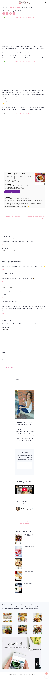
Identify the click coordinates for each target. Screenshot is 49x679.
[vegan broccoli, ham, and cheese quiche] (22, 618)
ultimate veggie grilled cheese (13, 216)
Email (4, 360)
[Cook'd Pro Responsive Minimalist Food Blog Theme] (21, 668)
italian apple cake (28, 571)
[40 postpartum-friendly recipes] (7, 618)
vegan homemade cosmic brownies (28, 535)
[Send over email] (14, 13)
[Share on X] (10, 13)
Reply (3, 245)
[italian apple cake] (18, 576)
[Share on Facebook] (3, 13)
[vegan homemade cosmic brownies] (18, 539)
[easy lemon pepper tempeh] (37, 618)
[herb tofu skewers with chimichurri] (37, 630)
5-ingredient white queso (28, 584)
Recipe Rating (5, 327)
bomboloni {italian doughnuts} (28, 559)
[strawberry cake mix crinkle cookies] (18, 551)
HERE (6, 109)
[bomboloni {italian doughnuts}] (18, 564)
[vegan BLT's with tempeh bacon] (22, 630)
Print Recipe (40, 183)
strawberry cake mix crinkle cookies (29, 547)
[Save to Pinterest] (7, 13)
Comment (5, 333)
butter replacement (18, 54)
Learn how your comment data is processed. (32, 372)
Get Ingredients (12, 192)
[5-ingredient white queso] (18, 588)
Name (4, 352)
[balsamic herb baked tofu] (7, 630)
